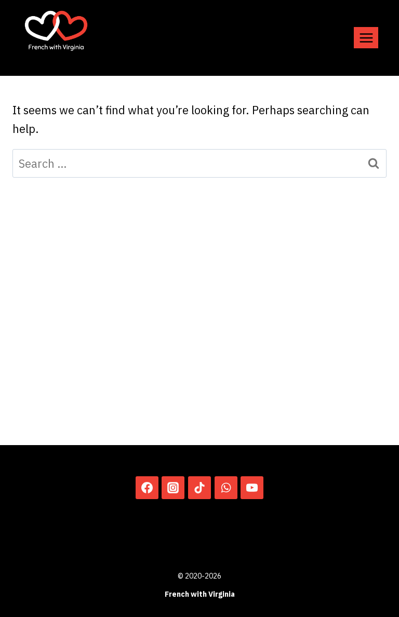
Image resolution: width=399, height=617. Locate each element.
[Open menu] (366, 37)
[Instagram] (173, 487)
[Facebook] (147, 487)
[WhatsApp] (226, 487)
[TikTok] (199, 487)
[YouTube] (252, 487)
